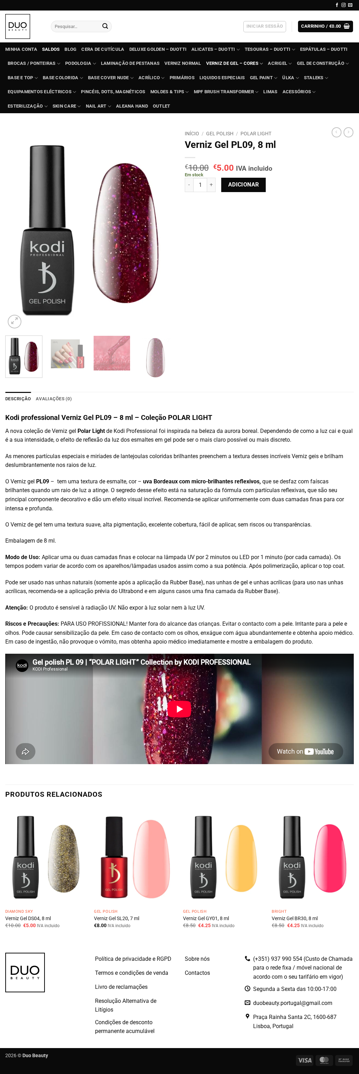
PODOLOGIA (78, 63)
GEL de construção (320, 63)
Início (192, 133)
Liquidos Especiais (222, 77)
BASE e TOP (20, 77)
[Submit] (105, 27)
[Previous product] (348, 132)
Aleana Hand (132, 106)
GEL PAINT (261, 77)
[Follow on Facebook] (337, 5)
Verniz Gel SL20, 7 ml (116, 919)
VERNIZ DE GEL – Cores (232, 63)
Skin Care (64, 106)
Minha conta (21, 49)
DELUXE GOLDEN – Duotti (158, 49)
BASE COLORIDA (60, 77)
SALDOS (51, 49)
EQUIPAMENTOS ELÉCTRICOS (40, 91)
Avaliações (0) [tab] (54, 398)
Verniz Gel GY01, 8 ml (206, 919)
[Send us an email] (350, 5)
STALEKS (314, 77)
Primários (182, 77)
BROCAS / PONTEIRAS (32, 63)
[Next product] (336, 132)
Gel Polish (219, 133)
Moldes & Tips (167, 91)
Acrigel (277, 63)
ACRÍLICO (149, 77)
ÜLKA (288, 77)
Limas (270, 91)
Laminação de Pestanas (130, 63)
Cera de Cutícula (102, 49)
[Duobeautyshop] (22, 26)
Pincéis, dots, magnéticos (113, 91)
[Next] (162, 229)
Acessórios (297, 91)
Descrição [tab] (18, 398)
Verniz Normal (182, 63)
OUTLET (161, 106)
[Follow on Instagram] (343, 5)
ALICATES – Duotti (213, 49)
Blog (70, 49)
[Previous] (17, 229)
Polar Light (256, 133)
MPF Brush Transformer (224, 91)
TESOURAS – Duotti (267, 49)
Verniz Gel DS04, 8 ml (28, 919)
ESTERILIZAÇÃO (25, 106)
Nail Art (96, 106)
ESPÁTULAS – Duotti (324, 49)
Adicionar (243, 185)
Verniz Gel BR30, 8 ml (295, 919)
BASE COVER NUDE (108, 77)
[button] (264, 26)
